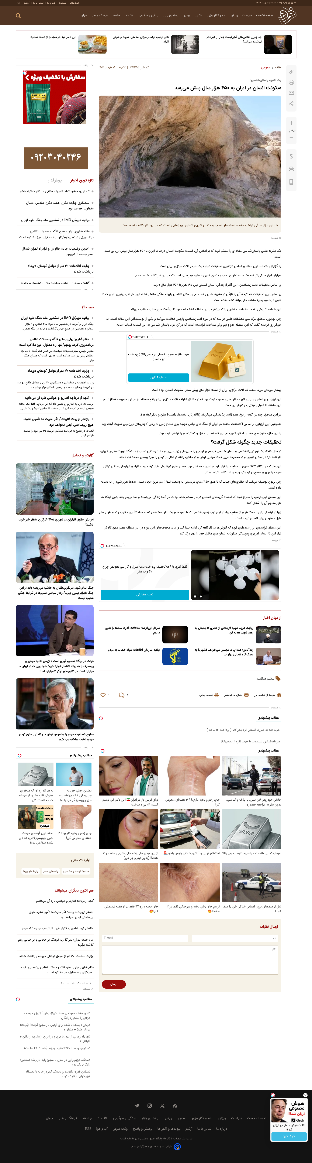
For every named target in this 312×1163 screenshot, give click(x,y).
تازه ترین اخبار (82, 180)
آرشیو (27, 3)
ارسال (113, 984)
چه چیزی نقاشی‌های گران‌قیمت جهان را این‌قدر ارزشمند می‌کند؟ (234, 39)
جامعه (117, 15)
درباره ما (51, 3)
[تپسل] (130, 337)
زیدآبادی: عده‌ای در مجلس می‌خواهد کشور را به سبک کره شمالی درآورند (224, 652)
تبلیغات (62, 3)
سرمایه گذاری (158, 377)
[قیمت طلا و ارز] (291, 157)
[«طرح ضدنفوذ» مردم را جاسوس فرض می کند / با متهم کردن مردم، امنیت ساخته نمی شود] (55, 703)
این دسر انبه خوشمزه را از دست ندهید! (53, 37)
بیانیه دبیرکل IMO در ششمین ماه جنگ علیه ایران (55, 220)
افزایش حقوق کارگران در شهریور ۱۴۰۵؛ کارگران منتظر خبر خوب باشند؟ (56, 522)
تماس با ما (38, 3)
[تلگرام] (136, 1105)
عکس (199, 15)
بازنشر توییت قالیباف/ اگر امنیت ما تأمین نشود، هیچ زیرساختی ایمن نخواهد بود (58, 422)
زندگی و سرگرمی (149, 15)
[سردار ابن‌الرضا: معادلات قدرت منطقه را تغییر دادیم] (175, 634)
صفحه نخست (264, 15)
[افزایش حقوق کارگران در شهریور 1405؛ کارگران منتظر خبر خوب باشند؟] (55, 488)
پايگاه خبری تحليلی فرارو (148, 1139)
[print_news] (291, 82)
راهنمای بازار (171, 15)
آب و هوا (102, 1129)
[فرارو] (287, 15)
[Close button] (305, 1095)
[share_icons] (291, 103)
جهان (84, 15)
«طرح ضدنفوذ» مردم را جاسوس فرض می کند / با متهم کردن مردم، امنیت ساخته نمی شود (56, 737)
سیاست (247, 15)
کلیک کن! (289, 1136)
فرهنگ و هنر (100, 15)
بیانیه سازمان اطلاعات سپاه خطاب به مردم (134, 650)
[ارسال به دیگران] (291, 93)
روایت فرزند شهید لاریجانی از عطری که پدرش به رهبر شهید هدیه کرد (224, 630)
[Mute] (201, 596)
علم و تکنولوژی (217, 15)
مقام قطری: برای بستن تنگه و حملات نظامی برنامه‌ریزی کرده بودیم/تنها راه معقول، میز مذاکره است (56, 234)
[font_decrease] (291, 138)
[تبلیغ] (56, 158)
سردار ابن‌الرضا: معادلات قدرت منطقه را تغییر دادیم (132, 630)
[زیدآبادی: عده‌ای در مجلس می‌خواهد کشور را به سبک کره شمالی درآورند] (268, 656)
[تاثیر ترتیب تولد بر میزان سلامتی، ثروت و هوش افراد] (185, 44)
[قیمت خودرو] (291, 170)
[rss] (175, 1105)
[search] (18, 15)
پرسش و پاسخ (143, 1129)
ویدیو (187, 15)
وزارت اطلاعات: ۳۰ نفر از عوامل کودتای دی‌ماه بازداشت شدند (61, 374)
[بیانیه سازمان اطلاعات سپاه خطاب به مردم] (175, 656)
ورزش (234, 15)
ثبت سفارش (144, 595)
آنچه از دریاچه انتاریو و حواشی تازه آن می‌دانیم (57, 398)
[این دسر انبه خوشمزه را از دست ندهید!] (92, 44)
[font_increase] (291, 123)
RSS (18, 3)
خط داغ (88, 307)
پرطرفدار (55, 180)
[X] (162, 1105)
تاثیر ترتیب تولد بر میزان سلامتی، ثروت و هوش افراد (141, 39)
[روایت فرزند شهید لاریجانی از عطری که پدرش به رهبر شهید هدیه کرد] (268, 634)
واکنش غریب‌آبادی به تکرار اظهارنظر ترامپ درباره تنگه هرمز (58, 928)
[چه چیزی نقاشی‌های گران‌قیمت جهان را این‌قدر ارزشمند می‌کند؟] (278, 44)
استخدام (74, 3)
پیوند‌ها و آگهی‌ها (169, 1129)
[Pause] (195, 596)
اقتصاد (129, 15)
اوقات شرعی (120, 1129)
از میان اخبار (272, 618)
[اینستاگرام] (149, 1105)
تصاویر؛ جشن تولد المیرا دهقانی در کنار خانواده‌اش (55, 191)
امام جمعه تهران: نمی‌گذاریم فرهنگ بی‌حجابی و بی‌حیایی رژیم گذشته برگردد (56, 942)
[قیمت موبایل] (291, 183)
